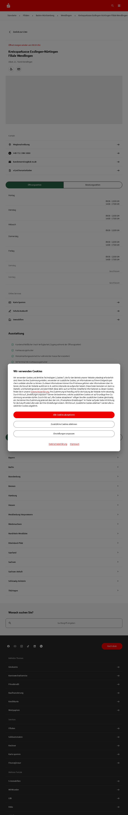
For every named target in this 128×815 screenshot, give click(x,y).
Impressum (74, 444)
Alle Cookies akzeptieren (64, 415)
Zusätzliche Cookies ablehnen (64, 424)
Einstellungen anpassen (64, 434)
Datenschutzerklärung (40, 392)
